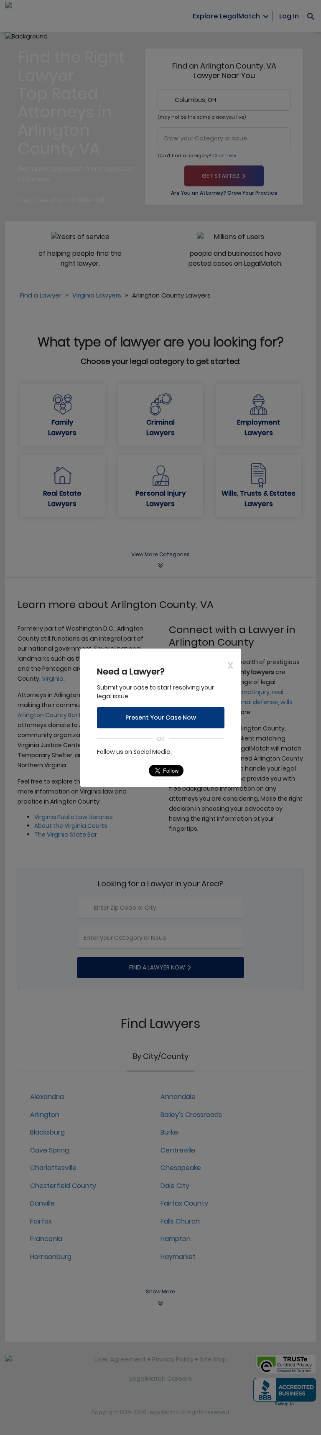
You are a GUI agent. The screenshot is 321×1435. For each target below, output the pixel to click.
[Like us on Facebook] (119, 770)
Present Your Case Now (160, 717)
